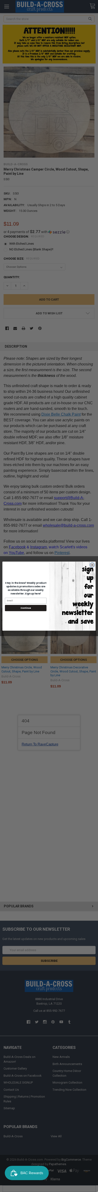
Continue (25, 607)
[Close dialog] (92, 564)
